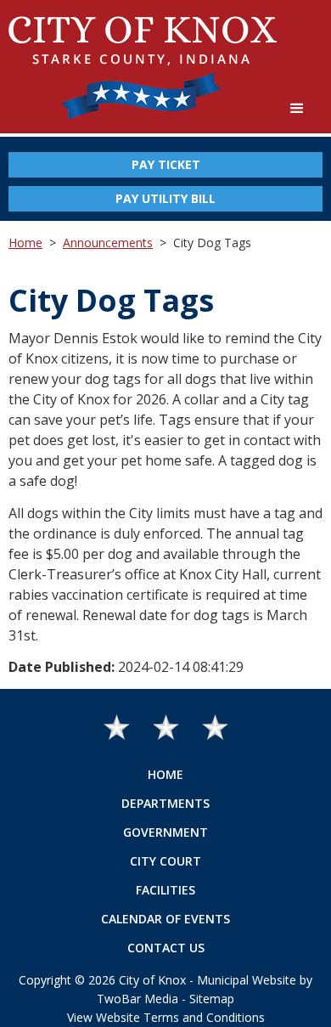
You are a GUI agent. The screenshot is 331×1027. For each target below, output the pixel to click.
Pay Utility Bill (165, 198)
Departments (165, 803)
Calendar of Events (165, 919)
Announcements (108, 242)
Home (25, 242)
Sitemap (211, 998)
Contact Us (166, 948)
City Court (165, 861)
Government (165, 832)
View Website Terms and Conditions (166, 1017)
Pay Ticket (166, 164)
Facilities (165, 890)
